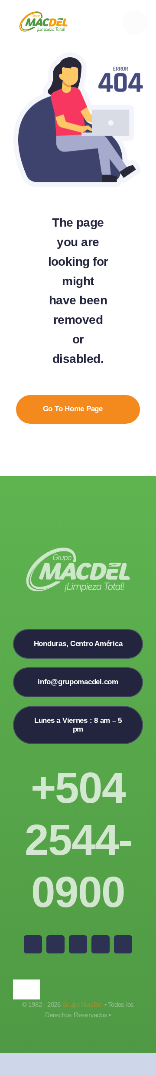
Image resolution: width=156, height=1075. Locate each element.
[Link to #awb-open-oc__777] (135, 22)
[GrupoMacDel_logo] (43, 14)
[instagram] (78, 944)
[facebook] (33, 944)
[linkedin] (123, 944)
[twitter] (55, 944)
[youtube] (100, 944)
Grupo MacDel (82, 1004)
